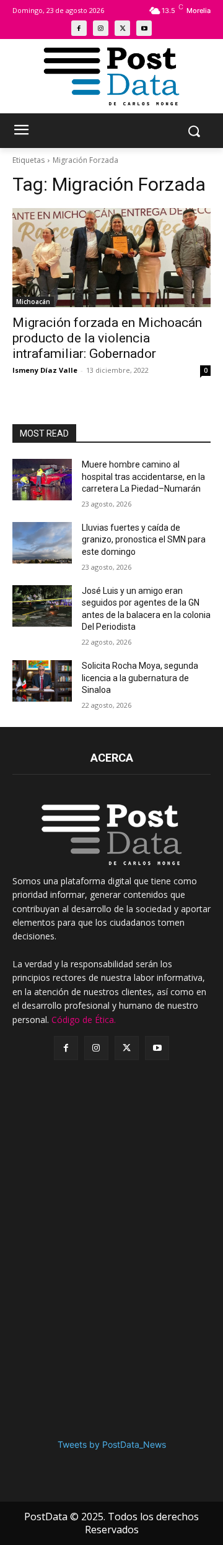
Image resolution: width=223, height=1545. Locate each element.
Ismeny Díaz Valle (44, 370)
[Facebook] (79, 28)
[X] (122, 28)
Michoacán (33, 301)
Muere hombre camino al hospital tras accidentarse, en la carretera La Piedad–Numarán (143, 476)
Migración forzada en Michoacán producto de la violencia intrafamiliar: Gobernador (107, 338)
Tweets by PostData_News (112, 1444)
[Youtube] (144, 28)
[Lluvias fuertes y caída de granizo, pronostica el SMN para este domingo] (42, 543)
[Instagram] (100, 28)
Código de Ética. (83, 1019)
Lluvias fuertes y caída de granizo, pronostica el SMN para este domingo (144, 540)
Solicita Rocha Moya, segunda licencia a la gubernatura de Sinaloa (140, 678)
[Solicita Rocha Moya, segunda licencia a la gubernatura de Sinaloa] (42, 681)
